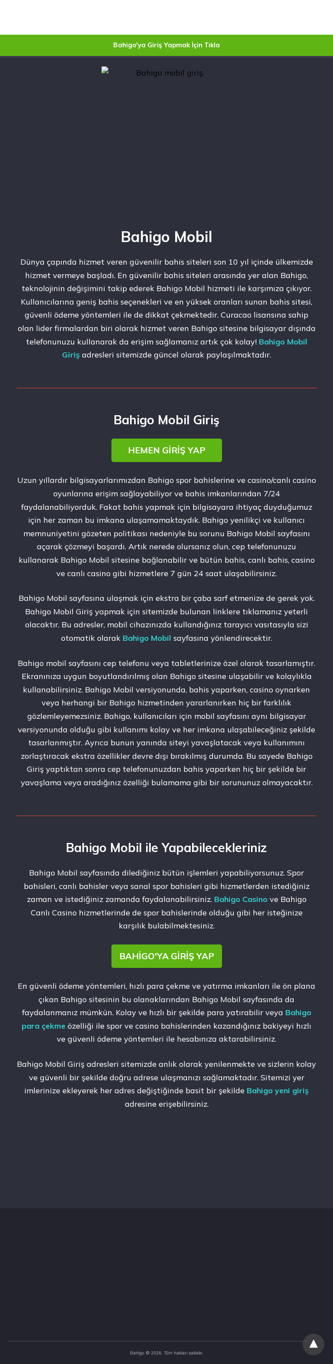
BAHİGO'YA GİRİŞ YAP (166, 956)
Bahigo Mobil (147, 638)
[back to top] (313, 1344)
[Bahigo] (56, 17)
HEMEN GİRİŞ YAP (167, 450)
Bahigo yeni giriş (278, 1090)
